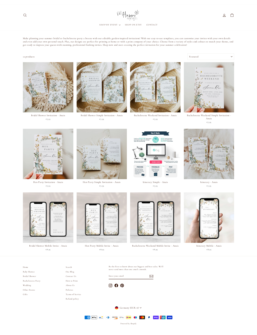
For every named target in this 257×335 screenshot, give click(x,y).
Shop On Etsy (133, 24)
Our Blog (70, 271)
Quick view (48, 109)
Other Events (29, 290)
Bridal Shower (29, 276)
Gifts (25, 294)
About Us (70, 285)
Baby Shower (29, 271)
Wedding (27, 285)
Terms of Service (73, 294)
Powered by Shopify (128, 324)
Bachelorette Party (31, 281)
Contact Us (71, 276)
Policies (69, 290)
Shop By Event (108, 24)
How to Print (72, 281)
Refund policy (72, 299)
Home (25, 267)
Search (69, 267)
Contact (152, 24)
